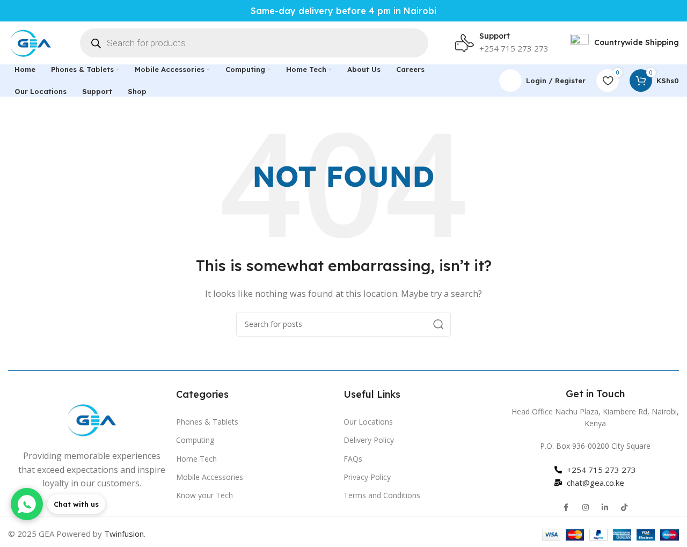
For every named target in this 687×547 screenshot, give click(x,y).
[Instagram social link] (586, 508)
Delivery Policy (369, 440)
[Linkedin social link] (605, 508)
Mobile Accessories (209, 477)
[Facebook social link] (566, 508)
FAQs (353, 459)
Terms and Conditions (382, 495)
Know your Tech (204, 495)
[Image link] (92, 418)
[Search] (438, 324)
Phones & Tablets (207, 422)
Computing (195, 440)
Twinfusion (124, 533)
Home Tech (196, 459)
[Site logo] (30, 42)
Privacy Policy (367, 477)
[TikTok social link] (624, 508)
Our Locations (368, 422)
